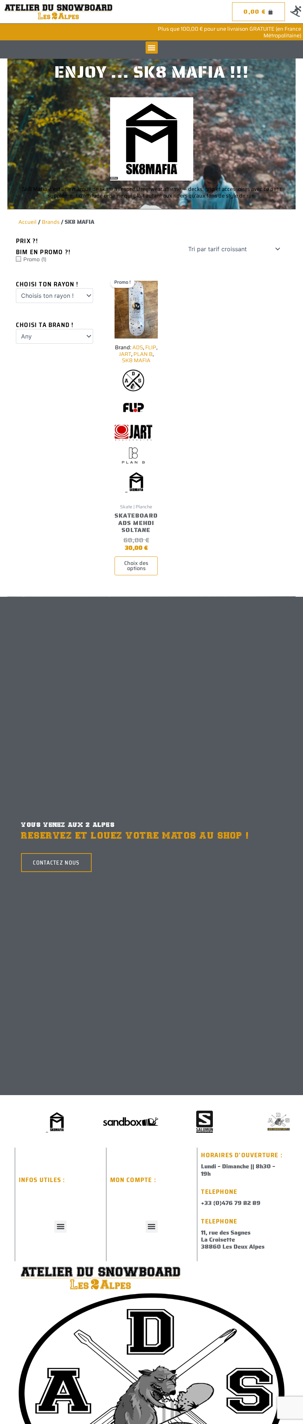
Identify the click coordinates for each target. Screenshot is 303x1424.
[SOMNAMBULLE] (115, 1121)
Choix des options (136, 566)
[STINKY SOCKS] (41, 1121)
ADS (137, 347)
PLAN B (143, 354)
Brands (50, 222)
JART (125, 354)
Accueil (27, 222)
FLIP (150, 347)
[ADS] (133, 382)
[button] (152, 47)
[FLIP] (133, 410)
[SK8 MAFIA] (136, 484)
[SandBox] (262, 1121)
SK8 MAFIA (136, 360)
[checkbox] (54, 259)
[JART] (133, 435)
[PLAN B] (133, 457)
